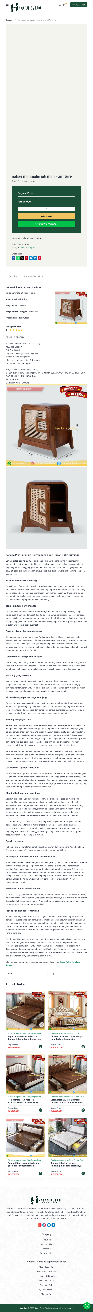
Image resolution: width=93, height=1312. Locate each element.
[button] (40, 1046)
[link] (13, 258)
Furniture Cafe (46, 1285)
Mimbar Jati (46, 1294)
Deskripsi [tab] (13, 276)
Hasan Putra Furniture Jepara (46, 1308)
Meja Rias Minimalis (46, 1289)
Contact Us (46, 1244)
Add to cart (46, 216)
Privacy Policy (46, 1253)
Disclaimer (46, 1248)
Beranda (9, 20)
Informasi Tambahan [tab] (33, 276)
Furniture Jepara (21, 20)
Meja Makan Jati (46, 1267)
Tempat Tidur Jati (46, 1276)
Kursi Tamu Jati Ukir (46, 1280)
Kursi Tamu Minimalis (46, 1271)
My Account (80, 5)
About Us (46, 1240)
